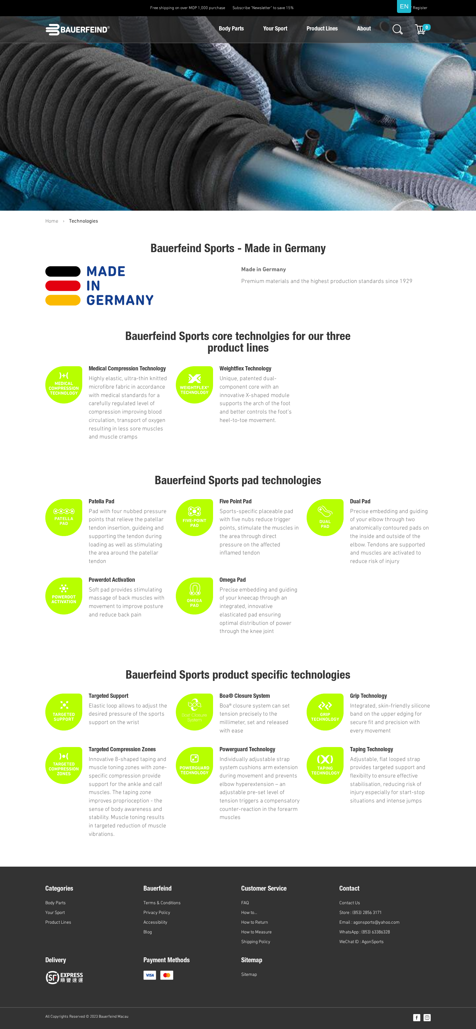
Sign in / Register (412, 8)
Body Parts (231, 29)
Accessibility (155, 922)
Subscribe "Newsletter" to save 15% (263, 8)
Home (51, 221)
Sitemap (249, 974)
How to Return (254, 922)
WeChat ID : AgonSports (361, 942)
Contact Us (349, 903)
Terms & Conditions (162, 903)
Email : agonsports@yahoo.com (369, 922)
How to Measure (256, 932)
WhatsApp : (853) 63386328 (364, 932)
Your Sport (275, 29)
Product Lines (322, 29)
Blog (147, 932)
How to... (249, 912)
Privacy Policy (156, 912)
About (364, 29)
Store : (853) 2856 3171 (360, 912)
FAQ (245, 903)
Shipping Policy (255, 942)
